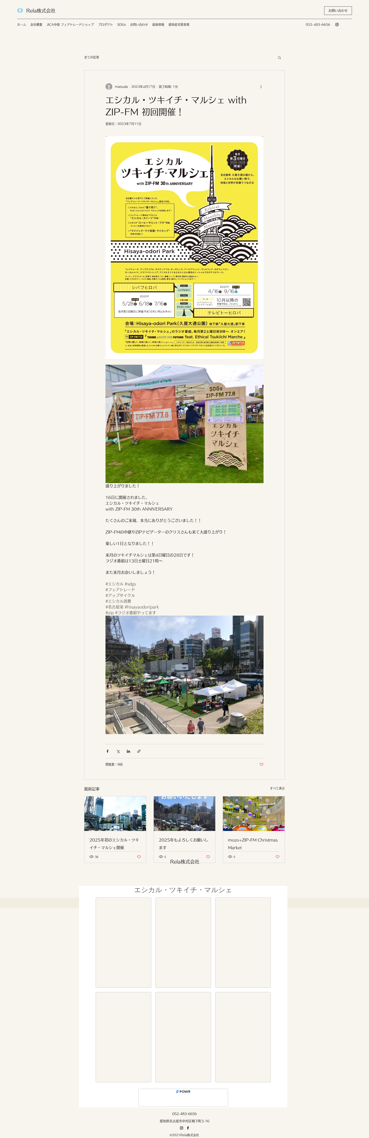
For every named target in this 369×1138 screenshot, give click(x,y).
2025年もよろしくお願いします (183, 843)
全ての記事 (91, 57)
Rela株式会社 (41, 10)
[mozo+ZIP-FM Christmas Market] (254, 813)
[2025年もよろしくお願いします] (184, 813)
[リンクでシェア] (139, 751)
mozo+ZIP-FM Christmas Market (253, 843)
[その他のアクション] (261, 86)
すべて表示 (277, 788)
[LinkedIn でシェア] (128, 751)
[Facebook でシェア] (107, 751)
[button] (338, 10)
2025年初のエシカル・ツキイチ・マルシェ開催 (114, 843)
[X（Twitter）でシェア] (118, 751)
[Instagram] (337, 24)
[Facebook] (188, 1131)
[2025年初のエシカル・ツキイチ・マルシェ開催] (115, 813)
